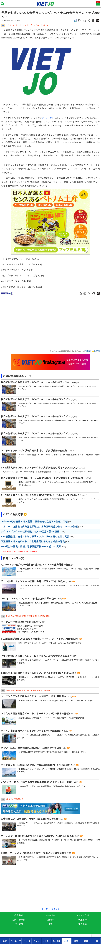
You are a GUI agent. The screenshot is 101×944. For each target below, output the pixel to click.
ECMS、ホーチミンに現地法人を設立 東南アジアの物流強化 (34, 853)
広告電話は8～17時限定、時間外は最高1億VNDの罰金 (30, 818)
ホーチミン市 (48, 117)
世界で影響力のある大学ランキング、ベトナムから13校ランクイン (36, 382)
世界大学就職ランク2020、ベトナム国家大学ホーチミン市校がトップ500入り (42, 478)
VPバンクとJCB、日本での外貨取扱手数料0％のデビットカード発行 (37, 782)
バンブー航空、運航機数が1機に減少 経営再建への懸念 (31, 747)
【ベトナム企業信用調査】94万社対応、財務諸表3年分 (27, 616)
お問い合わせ (18, 919)
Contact (50, 919)
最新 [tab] (5, 941)
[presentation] (5, 941)
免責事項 (97, 351)
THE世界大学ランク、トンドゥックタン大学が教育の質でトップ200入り (39, 467)
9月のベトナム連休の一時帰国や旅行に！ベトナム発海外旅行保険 (36, 564)
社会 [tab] (66, 941)
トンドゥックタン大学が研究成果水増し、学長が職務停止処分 (34, 450)
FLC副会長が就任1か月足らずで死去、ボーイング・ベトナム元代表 (37, 638)
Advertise (50, 915)
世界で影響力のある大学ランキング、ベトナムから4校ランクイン (35, 433)
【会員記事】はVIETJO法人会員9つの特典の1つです (22, 551)
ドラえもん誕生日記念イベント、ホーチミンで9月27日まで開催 (35, 713)
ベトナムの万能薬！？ (14, 799)
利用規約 (88, 351)
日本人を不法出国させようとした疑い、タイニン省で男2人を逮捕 (36, 672)
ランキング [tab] (16, 941)
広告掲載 (18, 915)
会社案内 (18, 923)
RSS (50, 923)
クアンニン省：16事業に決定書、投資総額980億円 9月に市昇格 (35, 764)
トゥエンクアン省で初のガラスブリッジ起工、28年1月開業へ (33, 696)
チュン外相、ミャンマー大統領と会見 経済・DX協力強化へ (33, 581)
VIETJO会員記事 (13, 514)
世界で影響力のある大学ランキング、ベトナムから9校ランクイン (35, 399)
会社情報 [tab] (56, 941)
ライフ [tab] (36, 941)
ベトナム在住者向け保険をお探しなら (21, 621)
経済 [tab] (76, 941)
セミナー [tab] (46, 941)
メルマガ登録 (82, 915)
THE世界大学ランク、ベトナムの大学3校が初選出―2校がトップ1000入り (40, 495)
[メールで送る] (84, 20)
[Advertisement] (30, 323)
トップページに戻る (50, 909)
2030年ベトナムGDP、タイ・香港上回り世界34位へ (28, 598)
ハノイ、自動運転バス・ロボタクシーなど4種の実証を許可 (32, 730)
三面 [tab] (96, 941)
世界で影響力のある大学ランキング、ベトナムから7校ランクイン (35, 416)
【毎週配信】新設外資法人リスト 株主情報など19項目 (27, 690)
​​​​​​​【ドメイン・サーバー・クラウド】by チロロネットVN (27, 25)
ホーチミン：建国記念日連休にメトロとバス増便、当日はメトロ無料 (37, 835)
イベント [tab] (27, 941)
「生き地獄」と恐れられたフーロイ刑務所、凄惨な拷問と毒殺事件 (36, 655)
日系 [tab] (86, 941)
